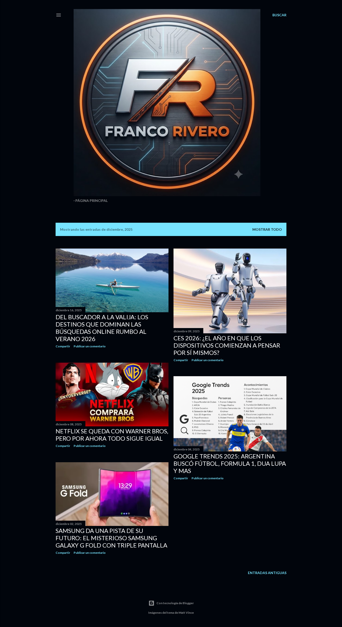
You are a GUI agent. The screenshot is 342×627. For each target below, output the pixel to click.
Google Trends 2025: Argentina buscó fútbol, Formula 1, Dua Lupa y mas (230, 463)
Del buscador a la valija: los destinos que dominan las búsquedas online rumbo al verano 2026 (102, 327)
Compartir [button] (63, 346)
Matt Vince (186, 612)
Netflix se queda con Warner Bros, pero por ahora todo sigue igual (112, 434)
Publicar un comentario (90, 346)
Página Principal (91, 200)
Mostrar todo (267, 229)
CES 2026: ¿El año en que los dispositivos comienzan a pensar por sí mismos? (227, 345)
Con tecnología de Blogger (175, 603)
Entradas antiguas (267, 573)
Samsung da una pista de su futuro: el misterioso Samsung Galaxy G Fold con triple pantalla (111, 538)
